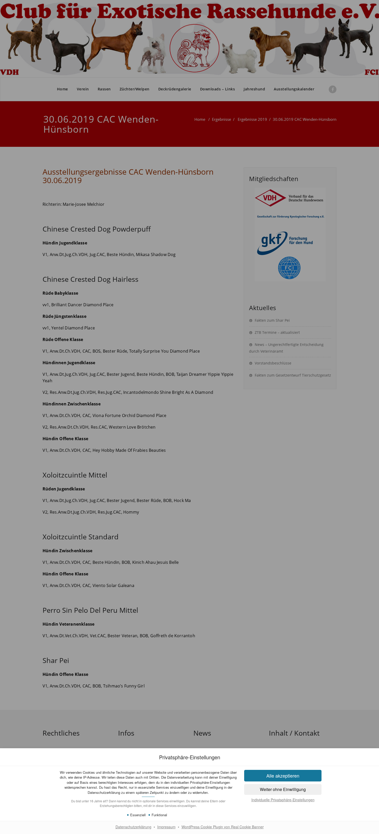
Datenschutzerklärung (133, 826)
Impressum (166, 826)
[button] (283, 789)
